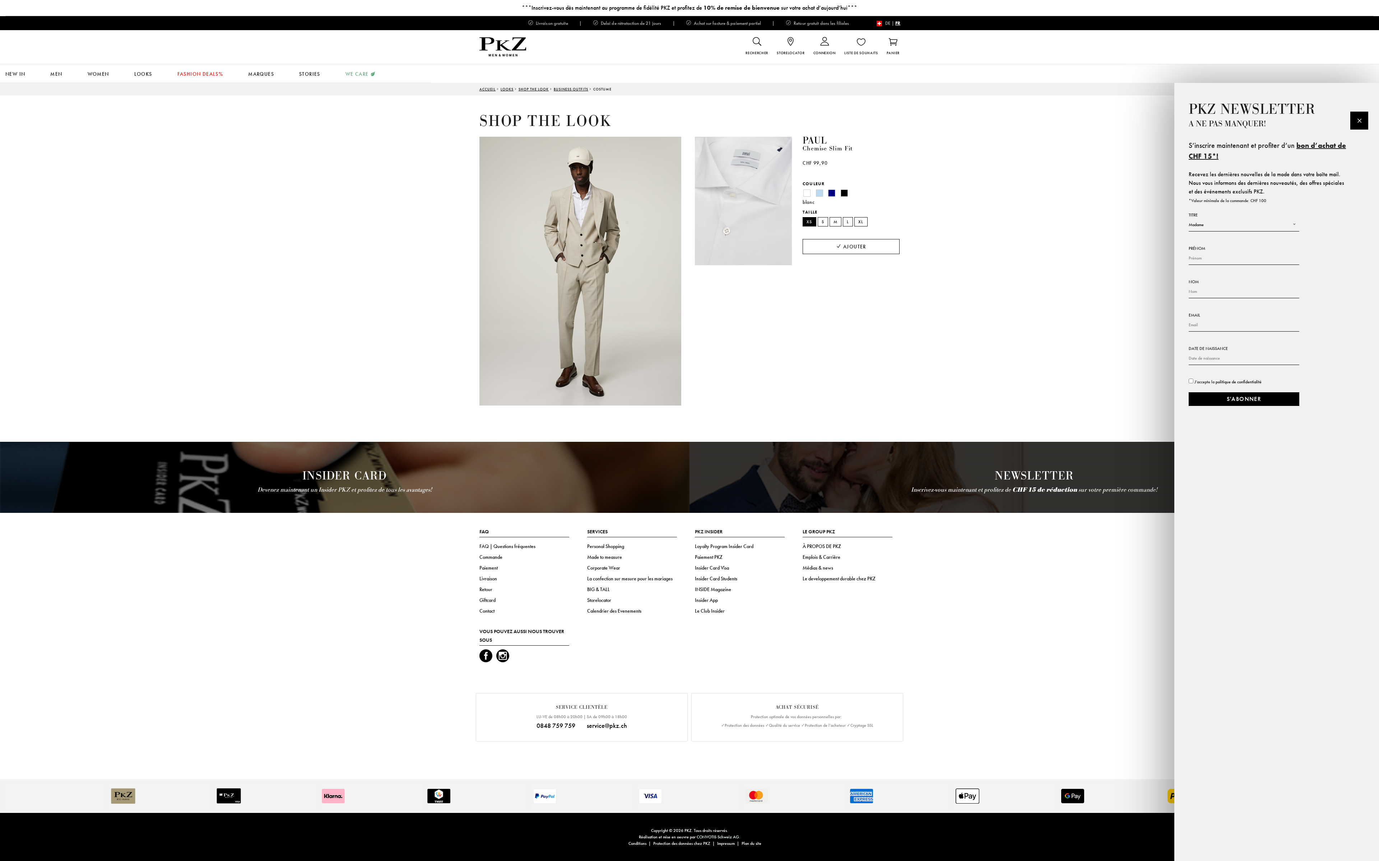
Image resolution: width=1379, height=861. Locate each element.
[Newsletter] (1359, 121)
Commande (490, 557)
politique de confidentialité (1239, 382)
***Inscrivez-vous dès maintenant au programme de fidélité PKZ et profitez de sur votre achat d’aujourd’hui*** (689, 7)
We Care (357, 74)
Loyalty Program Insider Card (724, 546)
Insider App (706, 600)
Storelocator (599, 600)
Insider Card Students (716, 578)
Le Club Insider (710, 611)
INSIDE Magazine (713, 589)
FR (897, 23)
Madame (1196, 225)
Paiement (488, 568)
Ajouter (854, 246)
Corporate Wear (603, 568)
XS (809, 222)
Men (56, 74)
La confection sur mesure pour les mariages (630, 578)
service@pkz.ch (607, 725)
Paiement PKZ (709, 557)
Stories (309, 74)
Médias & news (818, 568)
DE (888, 23)
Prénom (1197, 248)
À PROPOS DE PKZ (822, 546)
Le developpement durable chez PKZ (839, 578)
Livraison (488, 578)
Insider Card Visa (712, 568)
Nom (1194, 282)
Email (1194, 315)
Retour (485, 589)
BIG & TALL (598, 589)
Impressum (726, 843)
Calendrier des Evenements (614, 611)
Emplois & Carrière (821, 557)
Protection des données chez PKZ (681, 843)
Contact (487, 611)
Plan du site (751, 843)
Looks (143, 74)
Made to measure (604, 557)
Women (98, 74)
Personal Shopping (605, 546)
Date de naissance (1208, 348)
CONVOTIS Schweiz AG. (718, 837)
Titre (1193, 215)
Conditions (637, 843)
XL (861, 222)
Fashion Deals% (200, 74)
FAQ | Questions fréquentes (507, 546)
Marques (261, 74)
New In (15, 74)
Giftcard (487, 600)
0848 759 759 (556, 725)
